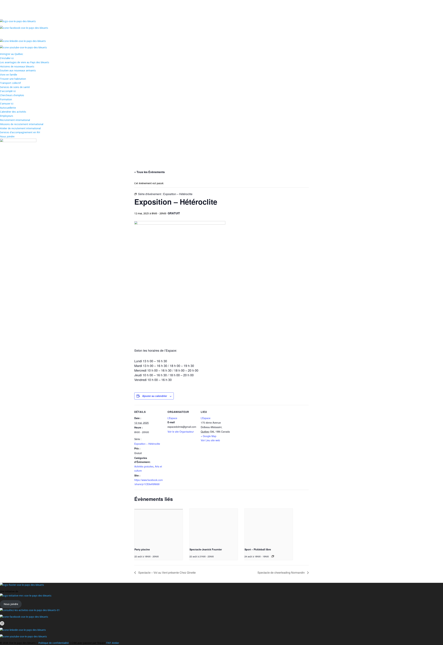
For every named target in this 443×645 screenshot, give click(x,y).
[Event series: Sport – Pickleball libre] (273, 556)
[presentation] (158, 526)
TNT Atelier (112, 642)
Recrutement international (15, 120)
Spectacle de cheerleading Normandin (281, 572)
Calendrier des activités (13, 111)
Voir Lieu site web (210, 440)
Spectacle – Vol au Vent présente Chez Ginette (167, 572)
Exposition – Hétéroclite (147, 443)
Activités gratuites (143, 466)
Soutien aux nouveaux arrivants (18, 70)
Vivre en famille (8, 74)
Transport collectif (10, 83)
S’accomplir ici (8, 91)
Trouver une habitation (13, 78)
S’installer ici (7, 58)
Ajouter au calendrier (154, 396)
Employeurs (6, 115)
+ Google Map (208, 436)
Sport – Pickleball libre (258, 549)
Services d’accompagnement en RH (20, 132)
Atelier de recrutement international (20, 128)
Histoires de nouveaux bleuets (17, 66)
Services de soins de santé (15, 87)
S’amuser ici (6, 103)
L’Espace (172, 418)
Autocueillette (8, 107)
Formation (6, 99)
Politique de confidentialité (53, 642)
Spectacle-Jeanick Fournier (205, 549)
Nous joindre (7, 136)
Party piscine (142, 549)
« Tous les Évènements (149, 172)
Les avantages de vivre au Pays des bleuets (24, 62)
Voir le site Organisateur (181, 431)
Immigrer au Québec (11, 54)
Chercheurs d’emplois (12, 95)
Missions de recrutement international (21, 124)
